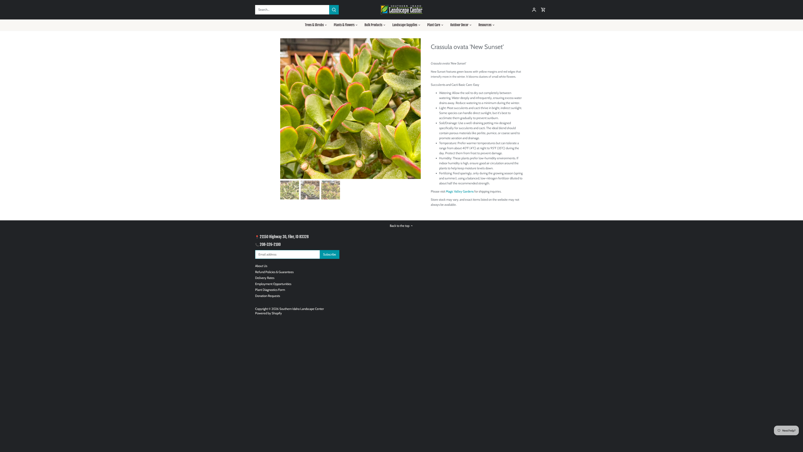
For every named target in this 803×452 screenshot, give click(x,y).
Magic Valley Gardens (460, 191)
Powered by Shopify (268, 313)
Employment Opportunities (273, 284)
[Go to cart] (543, 9)
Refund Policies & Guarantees (274, 272)
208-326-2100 (270, 244)
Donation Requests (267, 296)
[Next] (414, 108)
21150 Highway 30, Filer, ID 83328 (284, 236)
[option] (350, 108)
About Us (261, 266)
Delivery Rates (264, 278)
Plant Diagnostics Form (270, 290)
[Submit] (334, 9)
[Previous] (286, 108)
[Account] (534, 9)
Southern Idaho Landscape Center (301, 309)
